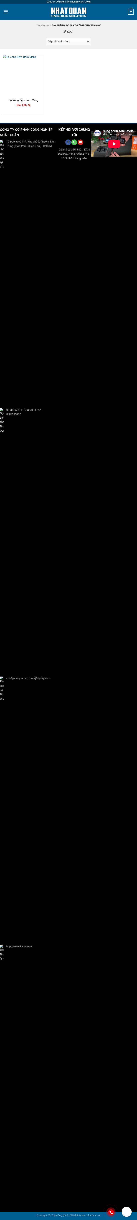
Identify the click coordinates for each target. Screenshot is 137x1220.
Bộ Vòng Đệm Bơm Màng (23, 100)
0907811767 (33, 409)
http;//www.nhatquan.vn (19, 946)
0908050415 (14, 409)
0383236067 (13, 414)
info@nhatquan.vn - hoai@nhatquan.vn (28, 678)
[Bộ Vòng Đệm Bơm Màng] (23, 75)
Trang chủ (42, 25)
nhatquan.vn (94, 1215)
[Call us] (74, 142)
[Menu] (6, 11)
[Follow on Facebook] (68, 142)
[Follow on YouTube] (80, 142)
